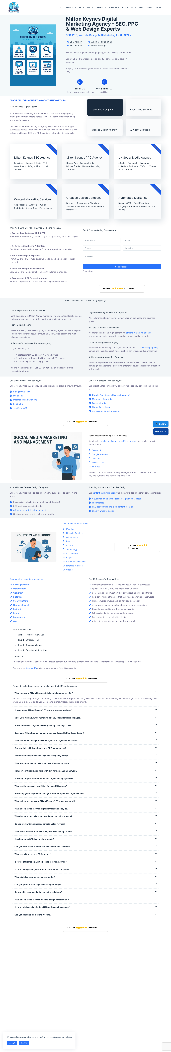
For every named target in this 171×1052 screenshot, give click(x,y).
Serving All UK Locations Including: (26, 579)
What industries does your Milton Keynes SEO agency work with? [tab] (46, 801)
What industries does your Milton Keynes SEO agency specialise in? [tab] (47, 740)
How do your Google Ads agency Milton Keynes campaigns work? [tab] (46, 771)
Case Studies (127, 7)
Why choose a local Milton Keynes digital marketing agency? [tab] (43, 816)
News (141, 7)
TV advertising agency (147, 347)
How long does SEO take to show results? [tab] (34, 839)
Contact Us (31, 668)
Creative (99, 7)
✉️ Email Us (160, 431)
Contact (158, 7)
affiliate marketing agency (138, 332)
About (149, 7)
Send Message (122, 267)
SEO (80, 7)
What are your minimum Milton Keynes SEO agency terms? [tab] (42, 763)
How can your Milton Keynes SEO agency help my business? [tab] (43, 710)
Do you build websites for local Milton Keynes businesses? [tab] (42, 907)
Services (69, 7)
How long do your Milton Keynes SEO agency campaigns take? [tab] (44, 778)
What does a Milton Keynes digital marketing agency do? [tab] (41, 809)
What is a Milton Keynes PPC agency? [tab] (33, 854)
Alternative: (88, 271)
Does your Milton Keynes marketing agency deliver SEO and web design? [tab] (49, 733)
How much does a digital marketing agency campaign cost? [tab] (43, 725)
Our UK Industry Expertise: (75, 523)
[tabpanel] (85, 700)
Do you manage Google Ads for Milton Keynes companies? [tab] (43, 869)
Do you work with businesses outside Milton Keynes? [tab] (40, 824)
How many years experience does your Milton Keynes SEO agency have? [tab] (49, 794)
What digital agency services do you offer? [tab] (35, 877)
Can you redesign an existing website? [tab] (33, 915)
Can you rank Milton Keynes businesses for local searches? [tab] (43, 847)
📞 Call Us (161, 424)
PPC (89, 7)
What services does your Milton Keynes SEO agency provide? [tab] (44, 831)
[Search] (61, 8)
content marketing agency (105, 493)
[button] (122, 289)
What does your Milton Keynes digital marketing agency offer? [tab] (44, 693)
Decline (24, 1043)
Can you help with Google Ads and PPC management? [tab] (40, 748)
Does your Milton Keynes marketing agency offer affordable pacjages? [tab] (48, 718)
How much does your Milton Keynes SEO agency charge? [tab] (42, 756)
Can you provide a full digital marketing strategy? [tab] (38, 885)
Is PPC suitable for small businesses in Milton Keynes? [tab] (41, 862)
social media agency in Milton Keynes (118, 441)
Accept (12, 1043)
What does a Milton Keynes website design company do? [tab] (42, 900)
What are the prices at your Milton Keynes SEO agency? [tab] (41, 786)
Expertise (113, 7)
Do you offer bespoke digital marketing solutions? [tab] (38, 892)
